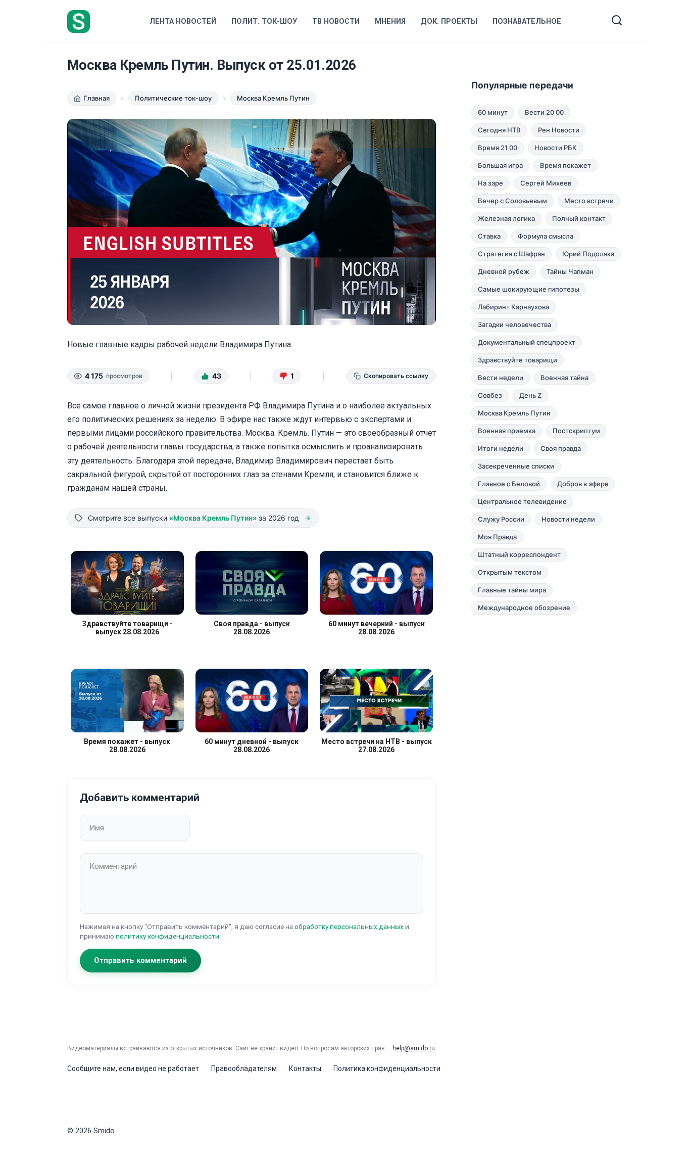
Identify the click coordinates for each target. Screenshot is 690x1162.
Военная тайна (564, 378)
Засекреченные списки (516, 466)
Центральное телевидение (522, 501)
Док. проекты (449, 21)
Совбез (490, 395)
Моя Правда (497, 537)
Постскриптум (576, 431)
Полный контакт (579, 218)
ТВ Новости (336, 21)
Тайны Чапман (570, 271)
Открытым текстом (509, 572)
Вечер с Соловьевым (512, 201)
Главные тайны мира (512, 590)
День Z (530, 395)
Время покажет (565, 165)
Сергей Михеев (545, 183)
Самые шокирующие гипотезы (528, 289)
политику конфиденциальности (167, 936)
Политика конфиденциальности (386, 1068)
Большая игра (500, 165)
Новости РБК (555, 148)
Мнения (390, 21)
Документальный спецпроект (526, 342)
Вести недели (500, 378)
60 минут (493, 112)
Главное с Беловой (509, 484)
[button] (211, 376)
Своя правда (560, 448)
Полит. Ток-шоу (264, 21)
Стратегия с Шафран (511, 254)
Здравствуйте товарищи (517, 360)
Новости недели (568, 519)
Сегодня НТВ (499, 130)
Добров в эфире (583, 484)
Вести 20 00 (544, 112)
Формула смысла (545, 236)
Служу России (501, 519)
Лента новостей (183, 21)
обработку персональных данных (349, 926)
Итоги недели (500, 448)
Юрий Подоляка (588, 254)
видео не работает (167, 1068)
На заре (490, 183)
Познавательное (526, 21)
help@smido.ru (413, 1048)
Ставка (489, 236)
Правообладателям (244, 1068)
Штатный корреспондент (519, 554)
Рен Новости (558, 130)
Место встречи (589, 201)
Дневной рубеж (503, 271)
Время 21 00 (497, 148)
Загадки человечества (514, 324)
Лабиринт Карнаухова (513, 307)
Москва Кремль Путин (514, 413)
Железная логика (506, 218)
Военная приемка (506, 431)
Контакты (305, 1068)
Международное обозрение (524, 607)
